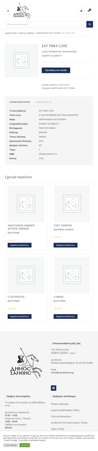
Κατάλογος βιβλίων (27, 33)
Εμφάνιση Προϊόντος (19, 245)
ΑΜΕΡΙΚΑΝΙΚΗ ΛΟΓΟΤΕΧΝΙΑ (48, 33)
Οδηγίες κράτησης (59, 404)
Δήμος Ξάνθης (57, 428)
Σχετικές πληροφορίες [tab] (19, 102)
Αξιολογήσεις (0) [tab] (43, 102)
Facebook (53, 388)
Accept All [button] (24, 445)
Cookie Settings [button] (11, 445)
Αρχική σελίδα (11, 33)
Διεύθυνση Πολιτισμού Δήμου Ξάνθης (69, 422)
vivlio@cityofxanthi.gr (62, 372)
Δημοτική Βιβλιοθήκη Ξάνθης (65, 410)
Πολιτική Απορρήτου (61, 416)
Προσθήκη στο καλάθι (56, 70)
